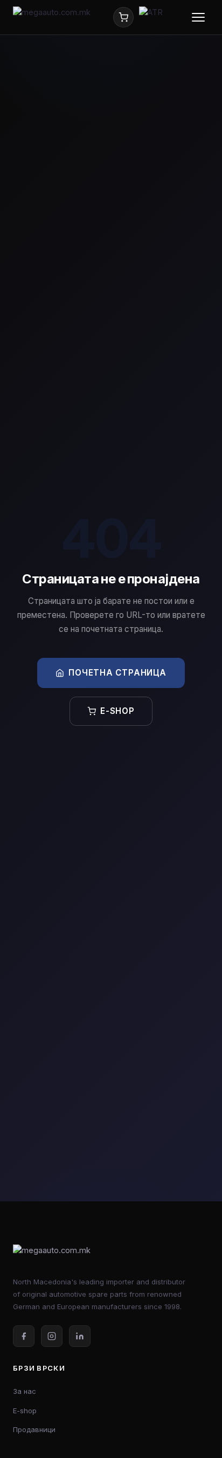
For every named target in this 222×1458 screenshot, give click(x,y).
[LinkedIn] (80, 1336)
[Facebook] (23, 1336)
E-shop (117, 711)
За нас (24, 1391)
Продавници (34, 1429)
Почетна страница (117, 673)
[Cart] (123, 17)
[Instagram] (52, 1336)
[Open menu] (198, 17)
